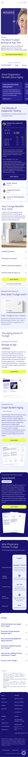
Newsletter (4, 708)
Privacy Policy (15, 750)
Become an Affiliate (19, 702)
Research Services (18, 705)
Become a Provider (18, 698)
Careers (3, 705)
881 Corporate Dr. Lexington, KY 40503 (19, 720)
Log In (2, 719)
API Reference (17, 712)
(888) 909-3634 (18, 724)
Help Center (4, 702)
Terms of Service (6, 750)
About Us (3, 698)
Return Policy (4, 729)
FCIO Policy (23, 750)
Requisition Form (18, 708)
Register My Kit (4, 723)
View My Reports (5, 726)
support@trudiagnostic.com (19, 733)
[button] (24, 753)
